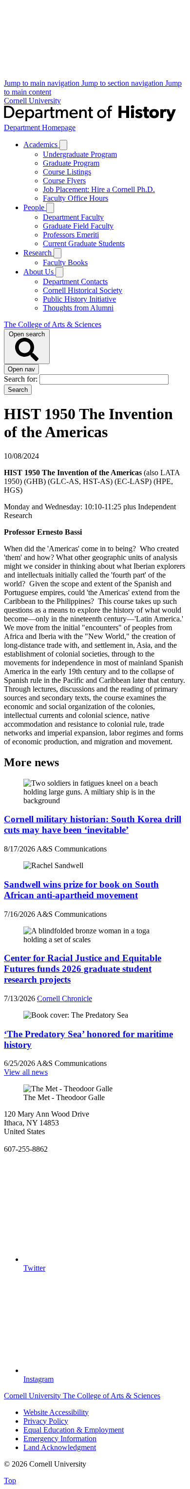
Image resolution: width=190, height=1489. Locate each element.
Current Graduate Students (84, 243)
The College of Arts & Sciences (52, 324)
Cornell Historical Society (82, 290)
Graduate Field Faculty (78, 226)
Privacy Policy (45, 1421)
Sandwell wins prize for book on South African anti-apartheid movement (81, 889)
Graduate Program (71, 163)
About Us (39, 272)
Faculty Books (65, 262)
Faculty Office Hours (75, 198)
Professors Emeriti (71, 235)
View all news (26, 1072)
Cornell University (32, 101)
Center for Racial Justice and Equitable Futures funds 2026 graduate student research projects (82, 969)
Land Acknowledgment (59, 1447)
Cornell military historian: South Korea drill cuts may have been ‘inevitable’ (92, 824)
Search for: (21, 379)
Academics (41, 144)
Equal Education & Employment (73, 1430)
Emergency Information (59, 1438)
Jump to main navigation (42, 83)
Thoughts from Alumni (78, 308)
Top (10, 1480)
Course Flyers (64, 180)
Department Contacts (75, 281)
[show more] (63, 145)
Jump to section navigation (123, 83)
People (34, 207)
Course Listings (67, 172)
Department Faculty (73, 217)
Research (38, 253)
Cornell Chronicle (64, 998)
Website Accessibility (56, 1412)
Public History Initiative (79, 299)
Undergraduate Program (80, 154)
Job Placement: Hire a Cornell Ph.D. (99, 189)
